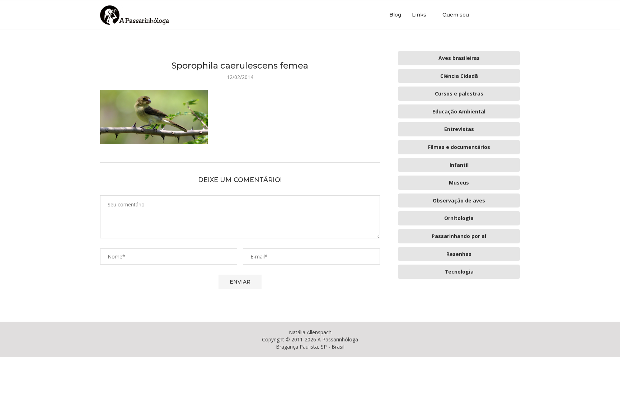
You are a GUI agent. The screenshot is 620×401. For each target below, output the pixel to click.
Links (419, 14)
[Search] (516, 14)
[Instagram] (498, 14)
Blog (395, 14)
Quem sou (455, 14)
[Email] (505, 14)
